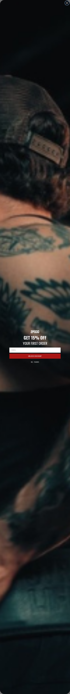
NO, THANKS (35, 362)
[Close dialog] (67, 3)
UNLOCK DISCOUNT (35, 356)
